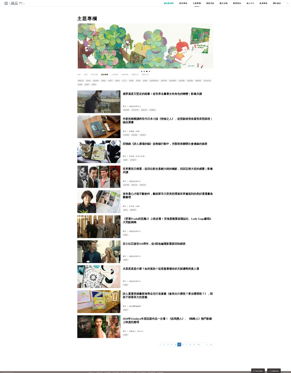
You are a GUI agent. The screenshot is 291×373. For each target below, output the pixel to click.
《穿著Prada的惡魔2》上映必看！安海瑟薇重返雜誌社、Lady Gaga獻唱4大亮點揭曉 (167, 220)
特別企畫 (94, 74)
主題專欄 (197, 3)
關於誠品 (277, 3)
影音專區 (183, 3)
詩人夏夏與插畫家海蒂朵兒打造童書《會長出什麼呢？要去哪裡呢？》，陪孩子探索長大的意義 (168, 295)
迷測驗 (80, 84)
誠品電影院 (172, 80)
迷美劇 (131, 80)
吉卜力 (124, 80)
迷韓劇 (145, 80)
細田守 (110, 80)
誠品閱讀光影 (154, 80)
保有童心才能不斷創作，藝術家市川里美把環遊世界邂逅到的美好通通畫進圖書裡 (168, 195)
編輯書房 (198, 80)
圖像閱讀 (133, 210)
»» (211, 344)
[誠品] (15, 3)
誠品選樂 (181, 80)
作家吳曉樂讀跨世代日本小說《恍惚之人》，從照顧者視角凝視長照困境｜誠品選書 (168, 120)
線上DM (250, 3)
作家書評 (142, 135)
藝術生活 (145, 74)
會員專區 (263, 3)
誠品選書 (190, 80)
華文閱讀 (126, 135)
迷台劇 (88, 80)
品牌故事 (125, 74)
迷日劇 (138, 80)
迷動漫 (103, 80)
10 (198, 344)
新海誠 (117, 80)
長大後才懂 (207, 80)
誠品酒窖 (96, 80)
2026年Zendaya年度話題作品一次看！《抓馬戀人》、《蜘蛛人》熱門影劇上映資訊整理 (167, 320)
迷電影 (94, 84)
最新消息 (210, 3)
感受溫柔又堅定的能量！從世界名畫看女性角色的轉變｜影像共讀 (162, 93)
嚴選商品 (237, 3)
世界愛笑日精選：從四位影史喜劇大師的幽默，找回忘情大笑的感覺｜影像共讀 (168, 170)
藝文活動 (224, 3)
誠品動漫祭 (169, 3)
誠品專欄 (104, 74)
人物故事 (114, 74)
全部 (79, 74)
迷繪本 (87, 84)
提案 (86, 74)
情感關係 (152, 110)
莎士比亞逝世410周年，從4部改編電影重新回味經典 (154, 243)
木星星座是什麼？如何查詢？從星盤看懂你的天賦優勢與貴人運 (161, 268)
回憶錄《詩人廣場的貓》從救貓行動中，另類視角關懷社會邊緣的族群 (165, 143)
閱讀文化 (135, 74)
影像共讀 (80, 80)
